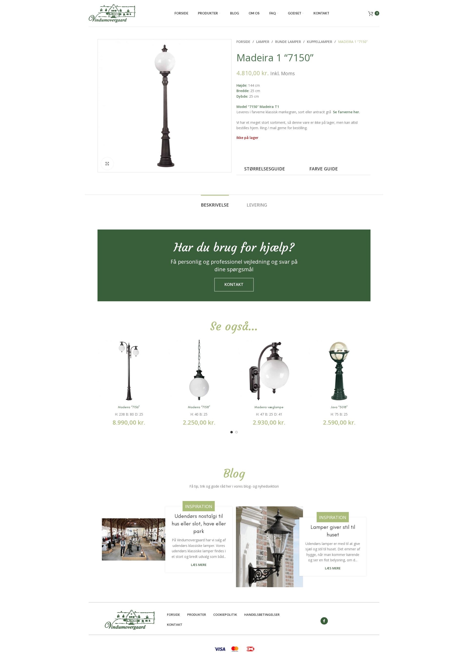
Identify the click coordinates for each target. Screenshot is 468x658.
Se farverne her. (346, 112)
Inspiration (198, 506)
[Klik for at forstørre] (107, 163)
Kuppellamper (320, 41)
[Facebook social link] (324, 621)
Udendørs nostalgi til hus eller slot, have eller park (199, 523)
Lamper (263, 41)
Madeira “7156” (129, 407)
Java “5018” (339, 407)
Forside (243, 41)
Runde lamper (288, 41)
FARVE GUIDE (323, 169)
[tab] (214, 204)
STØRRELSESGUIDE (264, 169)
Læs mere (198, 564)
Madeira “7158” (199, 407)
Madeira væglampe (268, 407)
